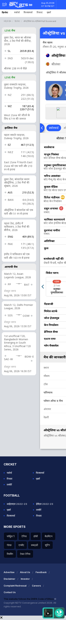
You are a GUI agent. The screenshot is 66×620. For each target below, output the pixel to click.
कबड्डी (34, 545)
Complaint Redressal (15, 585)
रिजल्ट (40, 12)
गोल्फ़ (9, 545)
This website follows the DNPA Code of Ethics (29, 599)
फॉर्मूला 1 (10, 536)
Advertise (9, 572)
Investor (25, 578)
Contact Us (10, 592)
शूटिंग (47, 545)
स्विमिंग (10, 553)
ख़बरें (49, 12)
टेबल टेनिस (25, 553)
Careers (36, 585)
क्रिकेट (5, 12)
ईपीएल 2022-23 (44, 503)
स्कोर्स (17, 12)
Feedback (41, 572)
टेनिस (24, 536)
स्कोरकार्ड (53, 128)
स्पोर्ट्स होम (7, 21)
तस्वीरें (9, 484)
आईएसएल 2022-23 (17, 503)
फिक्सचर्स (28, 12)
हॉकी (36, 536)
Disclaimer (9, 578)
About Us (25, 572)
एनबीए (21, 545)
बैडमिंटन (48, 536)
